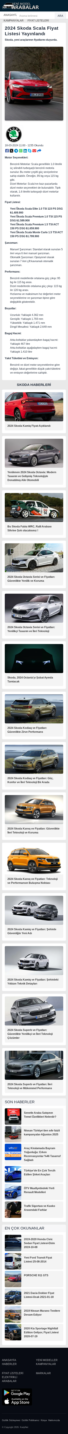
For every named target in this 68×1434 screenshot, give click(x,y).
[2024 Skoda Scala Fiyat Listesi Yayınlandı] (7, 151)
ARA (60, 15)
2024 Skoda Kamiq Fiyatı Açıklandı (29, 425)
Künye (44, 1420)
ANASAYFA (11, 15)
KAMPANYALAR (46, 1364)
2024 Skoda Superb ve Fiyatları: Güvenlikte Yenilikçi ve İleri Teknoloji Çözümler (30, 1034)
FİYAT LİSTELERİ (12, 1373)
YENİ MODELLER (47, 1360)
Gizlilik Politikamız (30, 1420)
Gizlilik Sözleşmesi (11, 1420)
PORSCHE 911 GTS (36, 1275)
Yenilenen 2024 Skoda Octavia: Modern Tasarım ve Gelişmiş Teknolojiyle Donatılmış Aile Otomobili (31, 476)
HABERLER (9, 1364)
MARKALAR (43, 1373)
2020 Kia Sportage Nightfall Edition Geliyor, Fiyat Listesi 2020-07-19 (41, 1332)
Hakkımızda (54, 1420)
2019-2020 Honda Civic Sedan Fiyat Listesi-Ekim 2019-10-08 (39, 1243)
